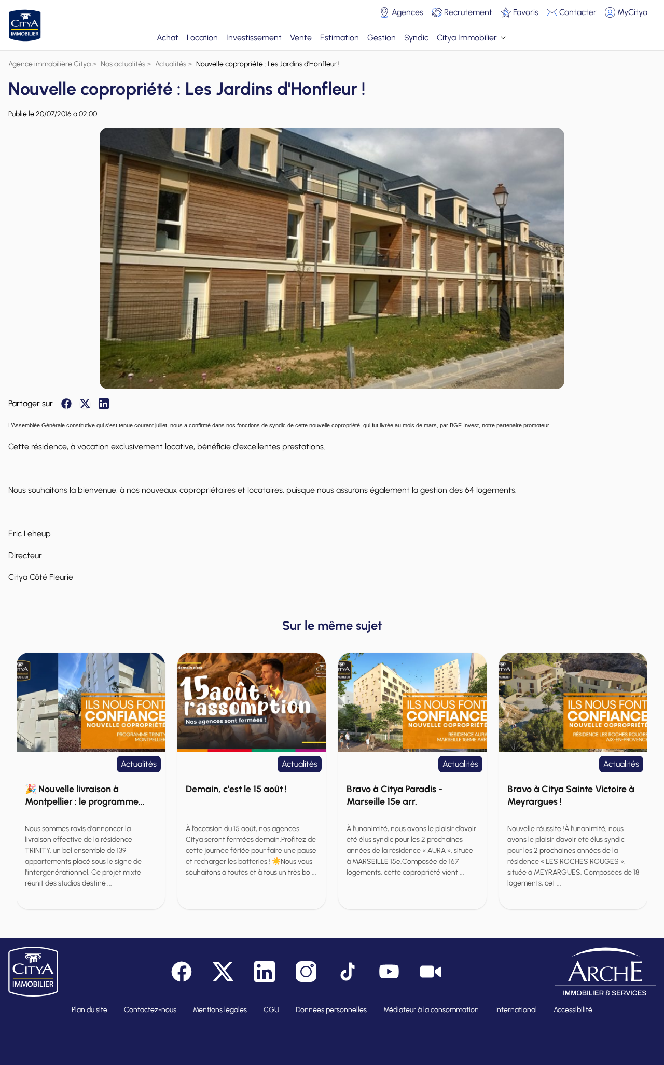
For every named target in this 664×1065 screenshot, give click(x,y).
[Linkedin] (104, 403)
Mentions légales (220, 1009)
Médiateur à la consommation (431, 1009)
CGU (271, 1009)
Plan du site (89, 1009)
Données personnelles (331, 1009)
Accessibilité (573, 1009)
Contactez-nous (150, 1009)
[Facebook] (66, 403)
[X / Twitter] (85, 403)
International (516, 1009)
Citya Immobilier (467, 38)
